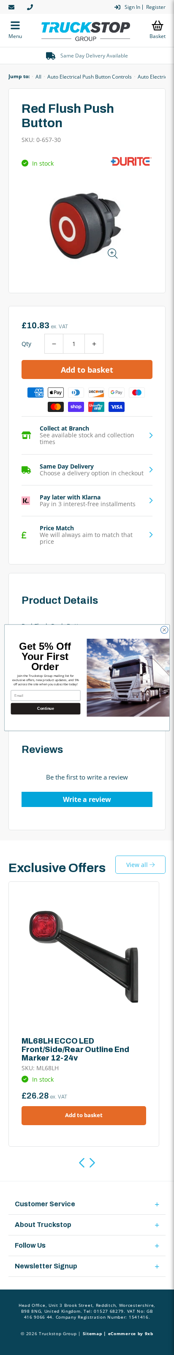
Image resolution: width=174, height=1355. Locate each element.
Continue (45, 708)
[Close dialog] (164, 629)
